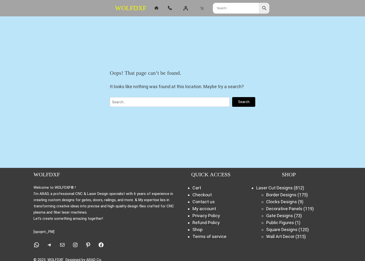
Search (244, 102)
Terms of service (209, 236)
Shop (197, 229)
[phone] (170, 8)
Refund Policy (206, 222)
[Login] (185, 8)
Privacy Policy (206, 215)
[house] (156, 8)
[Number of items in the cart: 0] (202, 8)
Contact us (203, 201)
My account (204, 208)
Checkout (202, 194)
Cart (196, 187)
